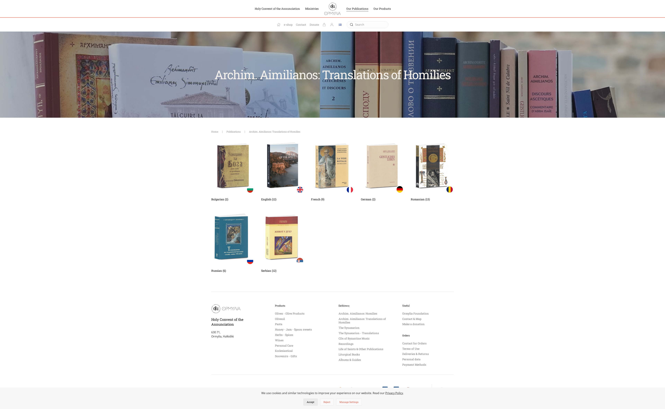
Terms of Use (410, 348)
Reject (326, 402)
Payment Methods (414, 364)
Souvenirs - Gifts (286, 356)
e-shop (288, 24)
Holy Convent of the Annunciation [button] (277, 8)
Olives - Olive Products (289, 313)
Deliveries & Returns (415, 354)
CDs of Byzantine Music (354, 338)
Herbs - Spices (284, 335)
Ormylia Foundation (415, 313)
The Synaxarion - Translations (359, 333)
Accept (310, 402)
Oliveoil (280, 319)
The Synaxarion (349, 327)
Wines (279, 340)
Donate (314, 24)
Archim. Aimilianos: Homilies (358, 313)
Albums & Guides (350, 360)
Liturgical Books (349, 354)
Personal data (411, 359)
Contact (301, 24)
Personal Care (284, 345)
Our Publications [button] (357, 8)
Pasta (278, 324)
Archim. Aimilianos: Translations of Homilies (362, 320)
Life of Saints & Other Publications (361, 349)
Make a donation (413, 324)
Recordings (346, 344)
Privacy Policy (394, 393)
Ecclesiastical (284, 351)
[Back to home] (332, 8)
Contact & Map (411, 319)
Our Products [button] (382, 8)
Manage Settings (348, 402)
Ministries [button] (312, 8)
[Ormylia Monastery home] (278, 24)
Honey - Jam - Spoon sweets (293, 329)
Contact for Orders (414, 343)
